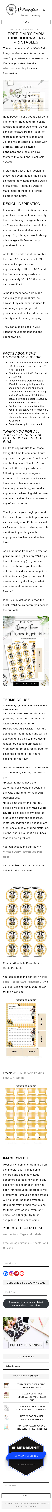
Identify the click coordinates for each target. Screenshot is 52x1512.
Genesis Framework (25, 1506)
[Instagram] (11, 1273)
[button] (26, 22)
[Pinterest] (16, 1273)
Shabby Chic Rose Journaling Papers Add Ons (32, 1397)
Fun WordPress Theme (34, 1503)
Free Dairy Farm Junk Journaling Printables (26, 38)
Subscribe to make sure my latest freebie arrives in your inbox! (26, 1303)
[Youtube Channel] (22, 1273)
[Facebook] (5, 1273)
